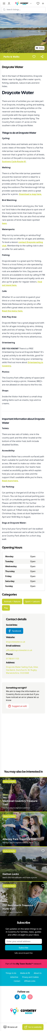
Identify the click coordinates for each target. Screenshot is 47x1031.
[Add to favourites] (34, 56)
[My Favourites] (37, 3)
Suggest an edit (19, 706)
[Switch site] (30, 3)
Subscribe (23, 947)
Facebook (16, 631)
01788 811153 (12, 658)
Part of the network (23, 963)
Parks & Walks (11, 56)
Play (6, 608)
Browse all (12, 1027)
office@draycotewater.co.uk (19, 650)
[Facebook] (17, 996)
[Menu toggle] (4, 3)
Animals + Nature (12, 601)
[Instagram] (30, 996)
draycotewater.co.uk (15, 641)
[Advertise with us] (42, 3)
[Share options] (41, 56)
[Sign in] (9, 3)
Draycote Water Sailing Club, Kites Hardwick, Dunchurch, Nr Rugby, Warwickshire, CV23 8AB (22, 670)
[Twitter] (23, 996)
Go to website (34, 1027)
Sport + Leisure (32, 601)
